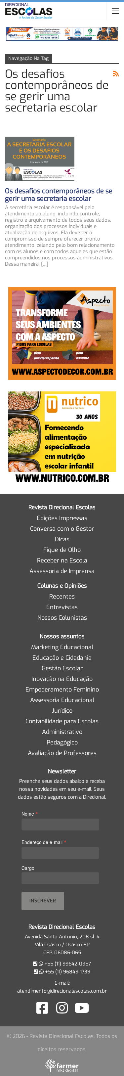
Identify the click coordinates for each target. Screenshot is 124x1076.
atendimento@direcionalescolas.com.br (62, 991)
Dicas (62, 539)
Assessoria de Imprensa (62, 571)
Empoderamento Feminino (62, 690)
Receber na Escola (62, 560)
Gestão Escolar (62, 668)
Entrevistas (62, 607)
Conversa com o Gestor (62, 529)
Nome (29, 813)
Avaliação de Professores (62, 753)
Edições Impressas (62, 518)
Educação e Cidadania (62, 658)
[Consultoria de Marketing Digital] (62, 1065)
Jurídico (62, 711)
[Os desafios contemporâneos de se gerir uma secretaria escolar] (39, 159)
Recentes (62, 597)
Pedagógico (62, 742)
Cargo (27, 868)
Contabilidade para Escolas (62, 721)
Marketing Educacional (62, 647)
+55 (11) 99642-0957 (67, 964)
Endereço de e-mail (43, 842)
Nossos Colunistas (62, 618)
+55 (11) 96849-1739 (67, 971)
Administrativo (62, 732)
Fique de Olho (62, 550)
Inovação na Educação (62, 679)
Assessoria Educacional (62, 700)
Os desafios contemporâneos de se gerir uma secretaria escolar (58, 195)
